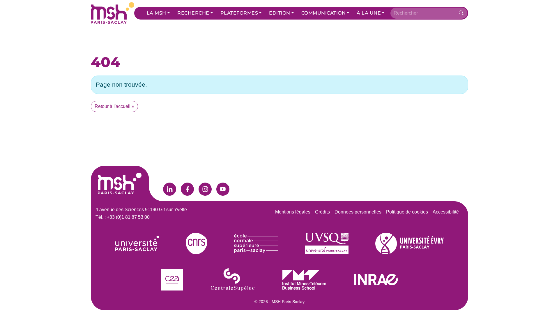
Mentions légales (292, 211)
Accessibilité (446, 211)
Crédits (322, 211)
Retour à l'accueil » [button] (114, 106)
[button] (158, 13)
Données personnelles (358, 211)
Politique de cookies (407, 211)
